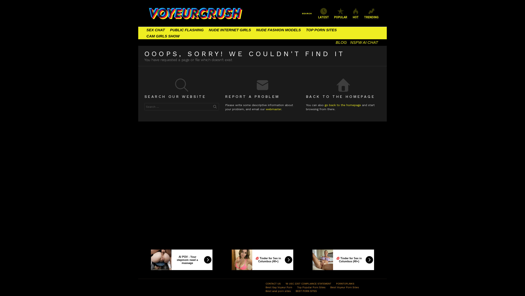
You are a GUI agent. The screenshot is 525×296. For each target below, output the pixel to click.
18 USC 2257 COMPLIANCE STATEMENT (308, 283)
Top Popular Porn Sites (311, 287)
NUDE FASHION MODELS (278, 30)
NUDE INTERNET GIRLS (230, 30)
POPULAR (340, 17)
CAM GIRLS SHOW (163, 36)
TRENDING (371, 17)
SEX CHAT (155, 30)
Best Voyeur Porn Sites (344, 287)
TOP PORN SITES (321, 30)
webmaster (273, 109)
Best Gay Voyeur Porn (279, 287)
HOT (356, 17)
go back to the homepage (343, 105)
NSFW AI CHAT (364, 42)
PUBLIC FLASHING (187, 30)
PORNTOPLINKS (345, 283)
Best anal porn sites (278, 291)
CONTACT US (273, 283)
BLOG (341, 42)
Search (215, 107)
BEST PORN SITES (306, 291)
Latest (323, 17)
